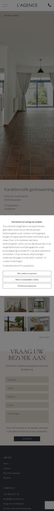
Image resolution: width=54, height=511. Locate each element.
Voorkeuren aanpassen (27, 286)
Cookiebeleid (9, 265)
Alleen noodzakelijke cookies (27, 279)
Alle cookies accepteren (27, 273)
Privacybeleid (27, 265)
